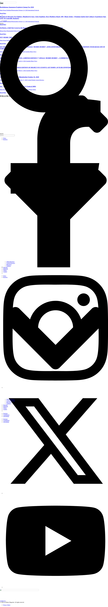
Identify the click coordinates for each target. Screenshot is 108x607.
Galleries (8, 266)
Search (1, 23)
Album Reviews (10, 261)
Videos (5, 270)
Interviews (9, 264)
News (4, 138)
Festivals (5, 413)
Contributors (6, 415)
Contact (5, 271)
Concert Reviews (10, 263)
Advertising (6, 416)
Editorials (5, 269)
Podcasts (5, 267)
